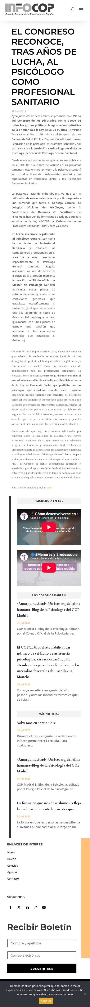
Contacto (13, 878)
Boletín (11, 859)
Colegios (12, 865)
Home (11, 852)
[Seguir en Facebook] (10, 907)
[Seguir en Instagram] (35, 907)
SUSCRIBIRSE (42, 969)
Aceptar (46, 1000)
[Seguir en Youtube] (44, 907)
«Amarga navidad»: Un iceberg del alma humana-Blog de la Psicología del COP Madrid (48, 609)
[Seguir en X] (18, 907)
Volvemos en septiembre (36, 723)
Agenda (12, 872)
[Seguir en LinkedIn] (27, 907)
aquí (48, 487)
